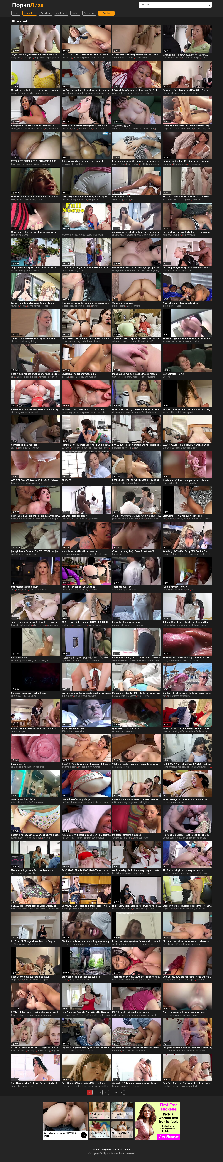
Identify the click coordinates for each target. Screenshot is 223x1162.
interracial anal (80, 625)
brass (76, 731)
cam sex (149, 944)
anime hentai (33, 306)
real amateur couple (152, 660)
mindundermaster (38, 589)
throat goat (168, 589)
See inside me (18, 764)
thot (188, 589)
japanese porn (119, 518)
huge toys (84, 589)
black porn (168, 979)
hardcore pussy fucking (144, 377)
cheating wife (177, 731)
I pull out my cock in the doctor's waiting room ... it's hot (136, 906)
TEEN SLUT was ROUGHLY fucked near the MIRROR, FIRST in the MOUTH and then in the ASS (187, 196)
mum (18, 589)
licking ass (19, 412)
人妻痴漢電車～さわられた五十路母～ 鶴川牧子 (85, 657)
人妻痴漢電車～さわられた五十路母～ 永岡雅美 (185, 55)
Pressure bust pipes (122, 196)
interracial (175, 270)
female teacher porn (156, 518)
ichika (21, 448)
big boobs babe (85, 341)
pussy (76, 57)
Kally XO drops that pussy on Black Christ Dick (33, 906)
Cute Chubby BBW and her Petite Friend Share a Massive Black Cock (187, 977)
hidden (151, 908)
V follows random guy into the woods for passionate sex (136, 764)
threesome (185, 696)
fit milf (150, 341)
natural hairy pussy (85, 1086)
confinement (31, 554)
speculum (83, 377)
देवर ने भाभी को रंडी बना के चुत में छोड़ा (76, 799)
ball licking (144, 838)
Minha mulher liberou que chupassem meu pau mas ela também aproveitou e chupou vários (35, 232)
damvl (27, 448)
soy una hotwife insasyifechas (203, 518)
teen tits (15, 625)
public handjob (92, 660)
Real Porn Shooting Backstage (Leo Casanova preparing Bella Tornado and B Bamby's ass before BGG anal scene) (187, 1083)
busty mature (200, 554)
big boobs (181, 908)
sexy (119, 589)
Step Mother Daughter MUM (24, 587)
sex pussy (167, 164)
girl (164, 306)
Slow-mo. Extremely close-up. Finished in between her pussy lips (187, 657)
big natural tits (101, 1086)
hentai (23, 306)
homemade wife (76, 93)
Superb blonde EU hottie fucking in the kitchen (33, 338)
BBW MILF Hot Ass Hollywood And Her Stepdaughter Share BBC (136, 799)
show (129, 377)
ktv (26, 802)
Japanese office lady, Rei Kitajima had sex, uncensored (187, 161)
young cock (52, 625)
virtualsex (138, 625)
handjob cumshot (32, 979)
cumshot (66, 448)
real (170, 483)
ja (62, 483)
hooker (158, 235)
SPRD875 (66, 480)
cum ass (116, 93)
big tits (129, 838)
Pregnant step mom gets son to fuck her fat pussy (187, 1047)
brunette (94, 1015)
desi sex (126, 1050)
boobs (142, 518)
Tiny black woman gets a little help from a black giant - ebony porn (35, 267)
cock (30, 1086)
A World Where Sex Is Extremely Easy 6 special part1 (35, 728)
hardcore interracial (71, 554)
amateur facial (85, 128)
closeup (65, 377)
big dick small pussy (121, 873)
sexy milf (206, 128)
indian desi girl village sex (97, 93)
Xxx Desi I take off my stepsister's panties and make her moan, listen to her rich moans (86, 90)
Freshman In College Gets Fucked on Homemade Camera (136, 941)
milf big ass (123, 341)
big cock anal (186, 1086)
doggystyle (54, 908)
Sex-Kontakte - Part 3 (173, 374)
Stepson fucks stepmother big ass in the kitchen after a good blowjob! (187, 906)
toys (29, 873)
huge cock (39, 57)
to (63, 270)
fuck (114, 589)
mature (204, 57)
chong (119, 554)
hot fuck (196, 660)
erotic (14, 554)
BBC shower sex (19, 657)
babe (74, 128)
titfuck (37, 944)
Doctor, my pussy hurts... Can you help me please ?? (35, 835)
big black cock (80, 696)
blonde (166, 270)
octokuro (31, 696)
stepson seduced (147, 1015)
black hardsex (41, 908)
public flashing (140, 908)
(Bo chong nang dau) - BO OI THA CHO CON (133, 551)
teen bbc (66, 518)
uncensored (148, 128)
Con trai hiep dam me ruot (24, 445)
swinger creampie (120, 270)
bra (185, 625)
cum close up (175, 660)
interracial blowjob (121, 979)
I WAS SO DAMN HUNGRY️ (175, 587)
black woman (78, 944)
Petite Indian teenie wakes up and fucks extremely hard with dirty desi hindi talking (136, 1047)
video (123, 377)
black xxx (142, 873)
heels (71, 270)
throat (166, 838)
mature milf (118, 625)
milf (66, 270)
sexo (174, 341)
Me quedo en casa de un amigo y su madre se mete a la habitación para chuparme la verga (86, 303)
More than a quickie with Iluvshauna (79, 551)
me (164, 518)
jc (156, 128)
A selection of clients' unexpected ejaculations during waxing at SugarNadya (187, 480)
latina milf (122, 660)
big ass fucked (52, 128)
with (177, 412)
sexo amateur (184, 341)
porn (23, 93)
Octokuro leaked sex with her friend (28, 693)
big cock (79, 270)
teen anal (31, 838)
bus (134, 589)
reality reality (190, 483)
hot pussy (84, 57)
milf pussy (200, 1050)
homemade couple (130, 93)
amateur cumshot (26, 518)
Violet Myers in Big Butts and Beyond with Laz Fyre (35, 1083)
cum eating (180, 589)
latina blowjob (71, 306)
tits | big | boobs (52, 57)
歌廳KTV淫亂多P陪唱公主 (23, 799)
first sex (116, 377)
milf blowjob (84, 306)
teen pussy (67, 57)
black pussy (28, 908)
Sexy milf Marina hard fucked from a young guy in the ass (187, 232)
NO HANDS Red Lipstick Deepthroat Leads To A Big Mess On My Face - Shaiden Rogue (86, 125)
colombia (212, 767)
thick (36, 412)
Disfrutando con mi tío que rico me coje (182, 516)
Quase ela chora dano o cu (125, 728)
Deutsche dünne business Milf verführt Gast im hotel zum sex (187, 90)
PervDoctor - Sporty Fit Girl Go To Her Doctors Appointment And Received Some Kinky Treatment (136, 693)
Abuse (127, 1149)
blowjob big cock (171, 873)
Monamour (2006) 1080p (74, 728)
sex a (165, 412)
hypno (25, 589)
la (62, 306)
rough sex (186, 199)
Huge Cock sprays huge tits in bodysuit (30, 977)
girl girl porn (168, 128)
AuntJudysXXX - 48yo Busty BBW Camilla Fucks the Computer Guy (187, 551)
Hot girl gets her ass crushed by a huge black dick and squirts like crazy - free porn (35, 374)
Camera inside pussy (122, 303)
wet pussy (93, 199)
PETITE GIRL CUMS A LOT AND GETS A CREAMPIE (85, 55)
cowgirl (182, 873)
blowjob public (187, 412)
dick (13, 235)
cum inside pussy (183, 1015)
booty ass (66, 873)
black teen (39, 128)
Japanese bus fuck (121, 587)
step (13, 589)
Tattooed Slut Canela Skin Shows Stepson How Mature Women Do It (187, 622)
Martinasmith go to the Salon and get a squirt (33, 870)
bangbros (116, 448)
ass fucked (91, 235)
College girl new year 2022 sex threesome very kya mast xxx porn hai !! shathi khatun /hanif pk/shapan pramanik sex (187, 125)
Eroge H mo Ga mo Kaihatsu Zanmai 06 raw (32, 303)
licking (146, 696)
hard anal (167, 235)
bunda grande (90, 873)
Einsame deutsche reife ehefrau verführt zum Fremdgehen (187, 728)
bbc (81, 164)
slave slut (196, 199)
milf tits (14, 944)
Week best (46, 13)
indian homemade (102, 802)
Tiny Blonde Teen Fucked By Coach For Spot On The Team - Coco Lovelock (35, 622)
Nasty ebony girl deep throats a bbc (180, 303)
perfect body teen (147, 412)
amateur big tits (43, 518)
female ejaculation (48, 377)
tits (25, 696)
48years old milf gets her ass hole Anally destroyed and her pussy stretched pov (86, 835)
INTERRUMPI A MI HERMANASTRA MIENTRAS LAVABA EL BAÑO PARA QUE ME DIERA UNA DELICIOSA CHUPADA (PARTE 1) (187, 764)
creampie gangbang (149, 270)
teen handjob (118, 838)
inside (129, 306)
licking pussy (194, 164)
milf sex (116, 1015)
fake (114, 341)
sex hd (14, 448)
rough (190, 625)
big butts (29, 412)
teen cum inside (18, 1050)
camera (136, 306)
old (113, 412)
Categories (89, 13)
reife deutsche (201, 731)
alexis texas (103, 873)
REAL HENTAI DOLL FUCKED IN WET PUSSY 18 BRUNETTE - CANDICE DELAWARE (136, 480)
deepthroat (98, 128)
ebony (127, 199)
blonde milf (168, 93)
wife (90, 802)
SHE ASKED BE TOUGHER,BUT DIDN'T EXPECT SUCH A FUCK (86, 409)
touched (181, 802)
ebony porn (16, 128)
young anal (37, 483)
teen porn (66, 944)
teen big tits (27, 57)
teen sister (123, 57)
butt (13, 696)
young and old (90, 908)
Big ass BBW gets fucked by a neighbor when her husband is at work (86, 1047)
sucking (75, 660)
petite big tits (26, 625)
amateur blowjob (135, 235)
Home (16, 13)
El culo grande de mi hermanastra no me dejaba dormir (136, 161)
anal (13, 377)
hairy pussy (149, 235)
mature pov (104, 1015)
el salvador (134, 1086)
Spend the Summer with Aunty (127, 622)
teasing (137, 483)
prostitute (78, 979)
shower (125, 448)
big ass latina (169, 908)
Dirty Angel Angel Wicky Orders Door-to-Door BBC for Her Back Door (187, 267)
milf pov (65, 838)
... (126, 1092)
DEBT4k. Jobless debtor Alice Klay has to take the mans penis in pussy (35, 1012)
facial (21, 341)
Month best (61, 13)
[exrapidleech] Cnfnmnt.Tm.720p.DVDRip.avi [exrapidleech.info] (35, 551)
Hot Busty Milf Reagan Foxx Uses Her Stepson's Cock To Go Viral (35, 941)
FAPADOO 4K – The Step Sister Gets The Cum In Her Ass (136, 55)
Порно (20, 5)
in (180, 235)
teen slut (177, 199)
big (141, 93)
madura (196, 944)
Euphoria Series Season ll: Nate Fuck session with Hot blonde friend (35, 196)
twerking (97, 767)
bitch (42, 767)
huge (165, 1015)
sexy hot (85, 554)
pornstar (116, 696)
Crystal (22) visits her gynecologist (79, 374)
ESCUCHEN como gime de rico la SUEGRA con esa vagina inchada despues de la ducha (136, 657)
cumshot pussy (18, 838)
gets (72, 838)
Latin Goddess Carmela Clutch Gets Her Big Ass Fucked (86, 1012)
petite (131, 57)
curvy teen (16, 57)
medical (92, 377)
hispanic (97, 341)
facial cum (74, 1050)
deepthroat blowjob (101, 448)
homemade (127, 944)
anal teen (167, 199)
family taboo (200, 625)
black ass (66, 164)
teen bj (29, 93)
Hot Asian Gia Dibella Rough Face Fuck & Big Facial (187, 835)
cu (113, 731)
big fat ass (149, 93)
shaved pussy (43, 1050)
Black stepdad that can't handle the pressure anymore (86, 941)
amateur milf (188, 93)
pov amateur (98, 838)
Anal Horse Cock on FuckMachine (78, 587)
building (87, 979)
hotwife (170, 518)
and (149, 873)
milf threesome (128, 696)
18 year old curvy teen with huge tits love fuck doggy (35, 55)
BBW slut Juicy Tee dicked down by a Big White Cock (136, 90)
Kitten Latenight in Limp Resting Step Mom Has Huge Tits (187, 799)
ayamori (35, 448)
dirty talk (55, 1050)
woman (14, 270)
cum (165, 483)
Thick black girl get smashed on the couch (82, 161)
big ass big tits (108, 554)
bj (170, 306)
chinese (21, 802)
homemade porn (79, 802)
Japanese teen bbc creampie (76, 516)
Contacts (117, 1149)
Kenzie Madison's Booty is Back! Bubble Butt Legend (35, 409)
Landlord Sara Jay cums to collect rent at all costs (86, 267)
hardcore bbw (169, 554)
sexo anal (130, 731)
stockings (66, 908)
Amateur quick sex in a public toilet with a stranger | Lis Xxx (187, 409)
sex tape (116, 944)
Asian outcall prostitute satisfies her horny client (136, 232)
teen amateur (132, 164)
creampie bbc (81, 518)
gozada (26, 235)
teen (114, 57)
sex (12, 660)
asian (119, 767)
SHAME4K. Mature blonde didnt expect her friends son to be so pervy (86, 906)
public (171, 412)
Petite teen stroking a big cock (127, 835)
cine (82, 731)
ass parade (77, 873)
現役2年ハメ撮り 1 (121, 125)
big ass (194, 448)
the (73, 164)
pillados (195, 341)
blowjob (177, 164)
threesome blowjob (184, 128)
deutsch (189, 731)
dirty (130, 625)
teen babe (66, 128)
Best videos (29, 13)
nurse (140, 696)
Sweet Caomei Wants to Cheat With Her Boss (83, 1083)
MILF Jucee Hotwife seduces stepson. (131, 1012)
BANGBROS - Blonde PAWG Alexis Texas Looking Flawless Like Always (86, 870)
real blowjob (141, 57)
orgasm (74, 377)
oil (12, 412)
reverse (71, 1086)
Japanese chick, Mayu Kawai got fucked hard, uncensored (136, 977)
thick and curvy (85, 767)
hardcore (134, 270)
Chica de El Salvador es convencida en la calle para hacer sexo (136, 1083)
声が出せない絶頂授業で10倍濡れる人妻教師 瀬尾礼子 (136, 516)
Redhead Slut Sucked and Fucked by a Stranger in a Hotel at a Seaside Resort (35, 516)
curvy (64, 341)
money (38, 1015)
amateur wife (157, 164)
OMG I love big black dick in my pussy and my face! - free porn (136, 870)
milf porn (66, 802)
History (75, 13)
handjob (28, 341)
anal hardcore (188, 235)
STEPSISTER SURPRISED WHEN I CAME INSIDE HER (35, 161)
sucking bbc (44, 660)
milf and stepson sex (173, 625)
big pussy (68, 696)
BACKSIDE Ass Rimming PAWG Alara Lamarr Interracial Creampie (187, 445)
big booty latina (193, 908)
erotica (154, 979)
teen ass (20, 199)
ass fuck (75, 589)
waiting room (118, 908)
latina (28, 199)
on (168, 696)
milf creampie (134, 660)
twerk (100, 235)
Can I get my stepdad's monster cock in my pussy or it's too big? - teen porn (86, 693)
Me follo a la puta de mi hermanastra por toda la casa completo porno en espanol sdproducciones (35, 90)
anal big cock (17, 767)
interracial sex (22, 377)
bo (113, 554)
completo (15, 93)
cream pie (195, 57)
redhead (66, 589)
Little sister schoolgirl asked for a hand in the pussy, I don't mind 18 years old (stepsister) (136, 409)
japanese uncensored (132, 128)
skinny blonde (39, 625)
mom (173, 802)
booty (74, 767)
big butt (186, 57)
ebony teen (28, 128)
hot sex (37, 164)
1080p (65, 731)
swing (18, 235)
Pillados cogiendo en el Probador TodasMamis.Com (187, 338)
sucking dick (132, 518)
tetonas (44, 306)
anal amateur (118, 164)
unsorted (167, 377)
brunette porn (137, 979)
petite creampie (97, 57)
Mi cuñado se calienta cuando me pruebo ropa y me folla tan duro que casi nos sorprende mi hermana (187, 941)
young (120, 199)
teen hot (187, 660)
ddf (190, 270)
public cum (178, 483)
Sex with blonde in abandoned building (81, 977)
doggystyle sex (41, 93)
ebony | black (92, 944)
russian (75, 908)
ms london (176, 306)
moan (64, 93)
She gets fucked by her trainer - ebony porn (32, 125)
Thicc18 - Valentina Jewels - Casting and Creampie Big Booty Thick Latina (86, 764)
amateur (116, 128)
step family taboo (171, 1050)
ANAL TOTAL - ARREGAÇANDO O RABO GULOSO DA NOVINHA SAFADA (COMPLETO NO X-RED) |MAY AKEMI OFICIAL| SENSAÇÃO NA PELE (86, 622)
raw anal (15, 306)
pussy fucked (148, 483)
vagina (122, 306)
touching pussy (69, 199)
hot (164, 696)
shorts (80, 199)
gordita (124, 1086)
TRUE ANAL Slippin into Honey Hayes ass (183, 870)
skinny (178, 93)
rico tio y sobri (181, 518)
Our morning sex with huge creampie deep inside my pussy (187, 1012)
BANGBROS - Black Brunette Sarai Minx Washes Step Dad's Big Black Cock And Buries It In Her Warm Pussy (136, 445)
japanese (93, 518)
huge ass (132, 802)
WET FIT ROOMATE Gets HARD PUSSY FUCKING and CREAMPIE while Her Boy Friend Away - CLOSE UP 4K (35, 480)
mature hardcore (185, 554)
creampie (46, 164)
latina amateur (170, 767)
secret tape (138, 944)
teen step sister (123, 412)
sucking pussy (119, 235)
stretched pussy (83, 838)
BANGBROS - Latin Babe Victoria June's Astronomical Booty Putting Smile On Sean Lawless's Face (86, 338)
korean (20, 554)
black (134, 873)
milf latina (145, 164)
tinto (71, 731)
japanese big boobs (172, 57)
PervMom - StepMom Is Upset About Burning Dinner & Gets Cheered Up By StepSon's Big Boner (86, 445)
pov (164, 802)
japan (23, 731)
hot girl (129, 908)
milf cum (116, 802)
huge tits (15, 979)
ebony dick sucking (24, 660)
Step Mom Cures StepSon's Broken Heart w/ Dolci (136, 338)
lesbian (197, 128)
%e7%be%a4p (36, 802)
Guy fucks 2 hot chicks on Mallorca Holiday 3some (187, 693)
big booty (72, 341)
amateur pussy (126, 483)
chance (93, 589)
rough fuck (37, 199)
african (102, 944)
